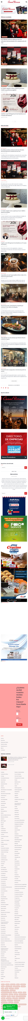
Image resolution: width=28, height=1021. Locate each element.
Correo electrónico (18, 718)
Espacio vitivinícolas (5, 939)
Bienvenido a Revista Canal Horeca (11, 1006)
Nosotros (3, 740)
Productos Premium (19, 892)
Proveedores (17, 905)
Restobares (17, 923)
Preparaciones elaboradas (20, 886)
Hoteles (16, 801)
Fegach (2, 972)
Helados (16, 793)
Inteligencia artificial (19, 824)
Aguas (2, 785)
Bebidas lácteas (4, 817)
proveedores (17, 1000)
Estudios (2, 953)
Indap (16, 806)
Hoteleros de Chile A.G (19, 799)
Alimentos (3, 791)
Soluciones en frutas (19, 942)
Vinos (16, 976)
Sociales (16, 933)
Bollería (2, 819)
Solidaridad (17, 935)
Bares (2, 813)
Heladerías (17, 791)
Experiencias (3, 957)
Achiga (2, 776)
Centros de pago (4, 852)
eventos (15, 992)
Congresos (3, 883)
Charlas (2, 863)
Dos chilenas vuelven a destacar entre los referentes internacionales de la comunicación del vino (13, 41)
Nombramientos (18, 847)
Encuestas (3, 929)
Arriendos (3, 801)
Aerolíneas (3, 780)
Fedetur (2, 970)
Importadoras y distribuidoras (18, 804)
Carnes (2, 834)
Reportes (17, 919)
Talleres (16, 950)
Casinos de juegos (5, 840)
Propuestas (17, 904)
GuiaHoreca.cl (4, 746)
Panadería (17, 861)
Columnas (3, 875)
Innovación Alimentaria (19, 820)
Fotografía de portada (19, 778)
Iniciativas (17, 816)
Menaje (16, 843)
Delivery (16, 988)
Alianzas (3, 787)
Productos (17, 890)
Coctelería (3, 873)
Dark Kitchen (3, 896)
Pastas (16, 867)
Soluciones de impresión (20, 939)
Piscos (16, 870)
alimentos (13, 984)
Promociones (17, 900)
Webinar (16, 978)
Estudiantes (3, 952)
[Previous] (13, 121)
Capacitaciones (4, 832)
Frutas (16, 780)
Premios (16, 882)
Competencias (4, 877)
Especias (3, 944)
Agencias (3, 782)
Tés (15, 956)
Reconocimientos (18, 915)
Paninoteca (17, 863)
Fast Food (3, 968)
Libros (16, 832)
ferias (24, 992)
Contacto (3, 750)
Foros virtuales (18, 774)
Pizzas (16, 872)
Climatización (4, 869)
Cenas (2, 846)
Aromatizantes (4, 799)
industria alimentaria (20, 996)
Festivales (3, 976)
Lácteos (16, 828)
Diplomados (3, 908)
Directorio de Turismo (5, 912)
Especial (3, 942)
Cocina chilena (4, 871)
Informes (16, 812)
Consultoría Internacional (6, 887)
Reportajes (4, 85)
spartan (16, 944)
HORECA (16, 994)
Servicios (16, 929)
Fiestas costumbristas (19, 772)
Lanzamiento (17, 830)
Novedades (17, 853)
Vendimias (17, 972)
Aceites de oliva (4, 774)
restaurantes (4, 1002)
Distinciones (3, 914)
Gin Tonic (16, 784)
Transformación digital (19, 964)
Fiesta (2, 978)
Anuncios (3, 797)
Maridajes (17, 837)
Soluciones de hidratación (20, 937)
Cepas (2, 854)
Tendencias (17, 954)
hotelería (3, 996)
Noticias (16, 851)
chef (3, 988)
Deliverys (3, 900)
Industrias (17, 810)
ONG (16, 859)
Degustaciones (4, 898)
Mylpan (3, 998)
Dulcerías (3, 918)
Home (2, 738)
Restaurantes (17, 921)
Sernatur (16, 1002)
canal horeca (9, 986)
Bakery (2, 809)
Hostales (16, 797)
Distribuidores (4, 916)
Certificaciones (4, 859)
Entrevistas (3, 933)
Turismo (16, 968)
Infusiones (17, 814)
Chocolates (3, 867)
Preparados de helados (20, 888)
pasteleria (4, 1000)
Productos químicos (19, 894)
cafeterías (23, 984)
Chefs (2, 865)
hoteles (8, 996)
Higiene (16, 795)
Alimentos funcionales (5, 793)
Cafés (2, 826)
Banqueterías (4, 811)
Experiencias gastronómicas (7, 965)
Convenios (3, 889)
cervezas (23, 986)
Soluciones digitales (19, 941)
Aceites (2, 772)
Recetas (16, 913)
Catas (2, 842)
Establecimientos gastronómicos (4, 949)
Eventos (3, 111)
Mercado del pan (18, 845)
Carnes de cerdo (4, 836)
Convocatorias (4, 891)
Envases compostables (6, 935)
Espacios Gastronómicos (6, 941)
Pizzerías (16, 874)
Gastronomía (17, 782)
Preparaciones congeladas (21, 884)
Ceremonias (3, 856)
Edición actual (4, 744)
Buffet (2, 824)
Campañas (3, 830)
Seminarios (17, 927)
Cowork (2, 893)
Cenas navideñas (5, 850)
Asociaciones (4, 807)
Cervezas (3, 861)
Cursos (2, 894)
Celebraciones (4, 844)
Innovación (17, 818)
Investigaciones (18, 826)
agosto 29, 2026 (4, 91)
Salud (16, 925)
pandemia (15, 998)
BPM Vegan (3, 820)
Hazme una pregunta (10, 1008)
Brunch (2, 822)
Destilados (3, 902)
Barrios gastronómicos (6, 815)
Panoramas (17, 865)
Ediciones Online (4, 742)
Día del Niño (3, 906)
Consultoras (3, 885)
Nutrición (16, 855)
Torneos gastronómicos (20, 962)
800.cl (2, 748)
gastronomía (4, 994)
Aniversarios (3, 795)
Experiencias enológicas (6, 963)
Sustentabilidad (18, 948)
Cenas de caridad (5, 848)
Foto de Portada (18, 776)
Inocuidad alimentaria (19, 822)
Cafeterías (3, 828)
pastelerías (10, 1000)
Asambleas (3, 803)
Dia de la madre (5, 990)
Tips (15, 960)
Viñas (16, 974)
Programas (17, 898)
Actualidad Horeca (5, 778)
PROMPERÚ (17, 902)
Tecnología (17, 952)
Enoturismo (3, 931)
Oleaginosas (17, 857)
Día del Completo (4, 904)
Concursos (3, 180)
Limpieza (16, 833)
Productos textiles (18, 896)
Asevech (3, 805)
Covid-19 (11, 988)
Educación (3, 920)
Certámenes (3, 857)
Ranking (16, 911)
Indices (16, 808)
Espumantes (3, 946)
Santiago (11, 1002)
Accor (3, 984)
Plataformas (17, 876)
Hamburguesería (18, 789)
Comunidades (4, 879)
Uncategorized (18, 970)
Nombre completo (18, 711)
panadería (8, 998)
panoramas (21, 998)
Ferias (2, 974)
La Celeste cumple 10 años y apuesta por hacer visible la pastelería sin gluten (12, 89)
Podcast (16, 878)
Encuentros (4, 36)
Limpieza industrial (18, 835)
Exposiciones (4, 966)
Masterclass (17, 841)
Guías (16, 785)
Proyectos (17, 907)
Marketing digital (18, 839)
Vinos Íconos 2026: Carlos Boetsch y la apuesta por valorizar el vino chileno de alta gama (12, 306)
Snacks (16, 931)
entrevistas (12, 990)
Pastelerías (17, 869)
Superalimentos (18, 946)
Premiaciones (18, 880)
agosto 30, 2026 (4, 44)
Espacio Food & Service (7, 992)
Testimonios (17, 958)
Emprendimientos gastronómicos (5, 922)
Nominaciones (18, 849)
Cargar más (14, 381)
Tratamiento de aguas (19, 966)
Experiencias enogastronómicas (5, 960)
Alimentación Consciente (6, 789)
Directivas (3, 910)
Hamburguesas (18, 787)
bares (18, 984)
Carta (2, 838)
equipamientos (4, 937)
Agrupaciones (4, 784)
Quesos (16, 909)
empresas (3, 925)
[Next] (15, 121)
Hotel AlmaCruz (22, 994)
